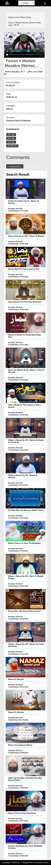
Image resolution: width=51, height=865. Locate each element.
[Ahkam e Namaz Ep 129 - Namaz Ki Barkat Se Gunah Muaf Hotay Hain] (25, 428)
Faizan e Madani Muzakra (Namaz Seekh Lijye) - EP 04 (24, 24)
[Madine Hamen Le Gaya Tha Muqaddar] (25, 531)
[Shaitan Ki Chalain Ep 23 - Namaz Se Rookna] (25, 189)
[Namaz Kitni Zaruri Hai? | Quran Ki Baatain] (25, 224)
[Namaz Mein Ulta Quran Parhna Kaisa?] (25, 599)
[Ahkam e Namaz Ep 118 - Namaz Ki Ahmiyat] (25, 463)
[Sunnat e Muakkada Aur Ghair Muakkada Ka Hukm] (25, 834)
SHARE (11, 146)
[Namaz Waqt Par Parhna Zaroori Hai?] (25, 257)
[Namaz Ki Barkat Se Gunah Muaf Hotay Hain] (25, 322)
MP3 (10, 138)
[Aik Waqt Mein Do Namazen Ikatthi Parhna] (25, 498)
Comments (15, 166)
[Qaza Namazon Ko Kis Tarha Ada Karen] (25, 289)
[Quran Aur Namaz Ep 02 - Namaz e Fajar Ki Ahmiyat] (25, 358)
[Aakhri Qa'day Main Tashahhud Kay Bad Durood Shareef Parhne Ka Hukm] (25, 766)
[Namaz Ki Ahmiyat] (25, 667)
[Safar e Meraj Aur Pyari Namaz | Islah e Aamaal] (25, 393)
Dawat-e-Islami (14, 17)
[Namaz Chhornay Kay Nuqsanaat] (25, 801)
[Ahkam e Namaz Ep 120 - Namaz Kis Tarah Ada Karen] (25, 632)
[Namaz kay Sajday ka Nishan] (25, 733)
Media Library (25, 17)
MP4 (10, 134)
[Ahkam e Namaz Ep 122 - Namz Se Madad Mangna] (25, 564)
